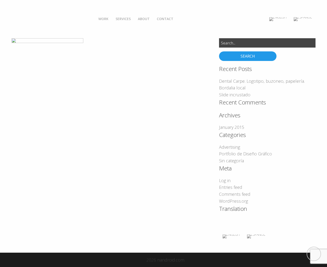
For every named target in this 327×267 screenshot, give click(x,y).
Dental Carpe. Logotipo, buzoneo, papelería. (262, 81)
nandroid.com (170, 260)
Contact (165, 18)
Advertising (229, 147)
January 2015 (231, 127)
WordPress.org (233, 201)
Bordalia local (232, 88)
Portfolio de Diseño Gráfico (245, 154)
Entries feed (230, 187)
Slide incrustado (234, 95)
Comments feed (234, 194)
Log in (225, 180)
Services (123, 18)
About (144, 18)
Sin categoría (231, 160)
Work (103, 18)
